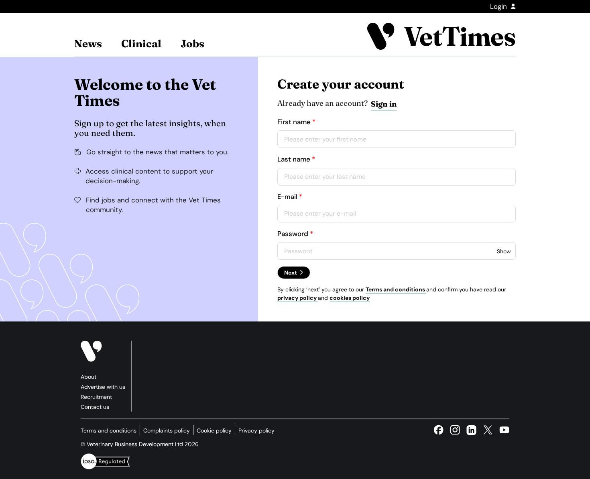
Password (292, 233)
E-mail (287, 196)
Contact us (95, 406)
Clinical (141, 43)
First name (294, 121)
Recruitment (96, 396)
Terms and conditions (396, 289)
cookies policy (350, 297)
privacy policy (297, 297)
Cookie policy (214, 430)
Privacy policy (256, 430)
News (88, 43)
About (88, 376)
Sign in (384, 104)
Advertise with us (103, 386)
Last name (293, 159)
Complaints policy (166, 430)
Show (504, 251)
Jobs (192, 43)
